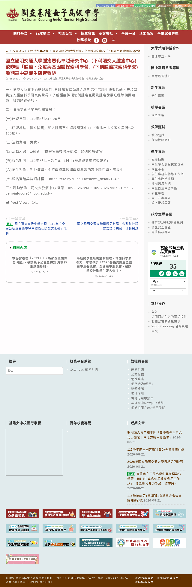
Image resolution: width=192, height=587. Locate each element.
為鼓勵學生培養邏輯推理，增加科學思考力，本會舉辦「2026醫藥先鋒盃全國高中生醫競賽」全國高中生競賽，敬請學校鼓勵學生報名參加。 (104, 264)
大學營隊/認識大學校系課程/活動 (66, 78)
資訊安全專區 (161, 227)
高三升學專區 (161, 198)
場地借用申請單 (142, 398)
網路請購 (137, 379)
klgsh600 (14, 78)
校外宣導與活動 (95, 78)
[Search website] (113, 40)
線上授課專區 (161, 202)
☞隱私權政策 (144, 581)
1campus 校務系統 (84, 369)
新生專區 (158, 95)
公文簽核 (137, 374)
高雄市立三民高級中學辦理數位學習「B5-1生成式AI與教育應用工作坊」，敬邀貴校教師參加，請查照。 (154, 478)
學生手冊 (158, 169)
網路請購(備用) (142, 384)
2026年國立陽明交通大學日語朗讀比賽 (155, 461)
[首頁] (7, 51)
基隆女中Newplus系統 (147, 403)
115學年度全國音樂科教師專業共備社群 (155, 449)
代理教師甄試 (161, 140)
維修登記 (137, 388)
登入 (155, 312)
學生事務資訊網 (163, 179)
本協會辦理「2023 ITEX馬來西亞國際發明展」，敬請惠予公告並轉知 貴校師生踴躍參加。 (39, 262)
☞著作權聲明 (144, 578)
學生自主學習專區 (164, 188)
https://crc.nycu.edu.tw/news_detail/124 (83, 179)
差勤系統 (137, 369)
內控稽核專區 (161, 232)
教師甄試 (158, 135)
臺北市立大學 (161, 56)
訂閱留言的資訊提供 (166, 321)
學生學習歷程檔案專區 (168, 164)
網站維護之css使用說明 (148, 407)
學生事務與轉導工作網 (168, 174)
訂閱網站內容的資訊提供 (169, 316)
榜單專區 (158, 115)
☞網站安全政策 (168, 578)
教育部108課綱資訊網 (167, 222)
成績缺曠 (158, 159)
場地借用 (137, 393)
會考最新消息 (161, 76)
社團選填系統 (161, 183)
